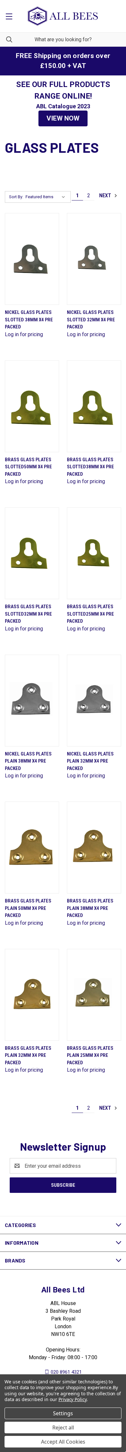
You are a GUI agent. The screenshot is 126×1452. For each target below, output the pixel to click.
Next (105, 195)
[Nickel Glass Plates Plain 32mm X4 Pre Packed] (94, 700)
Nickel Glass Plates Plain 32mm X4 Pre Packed (90, 761)
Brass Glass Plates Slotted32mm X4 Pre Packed (28, 614)
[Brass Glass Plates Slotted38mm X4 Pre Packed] (94, 406)
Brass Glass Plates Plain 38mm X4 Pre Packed (90, 908)
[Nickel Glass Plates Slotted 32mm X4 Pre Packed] (94, 259)
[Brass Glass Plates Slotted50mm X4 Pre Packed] (32, 406)
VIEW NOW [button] (63, 118)
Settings (63, 1413)
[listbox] (47, 196)
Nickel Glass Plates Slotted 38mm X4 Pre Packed (29, 319)
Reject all (63, 1427)
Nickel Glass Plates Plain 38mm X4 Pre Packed (28, 761)
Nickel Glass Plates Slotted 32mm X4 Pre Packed (91, 319)
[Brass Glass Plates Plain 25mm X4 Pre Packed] (94, 994)
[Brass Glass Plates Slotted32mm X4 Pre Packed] (32, 553)
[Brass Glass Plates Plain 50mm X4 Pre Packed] (32, 847)
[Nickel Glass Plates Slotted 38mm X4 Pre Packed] (32, 259)
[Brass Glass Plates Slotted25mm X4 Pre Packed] (94, 553)
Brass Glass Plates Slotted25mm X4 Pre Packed (90, 614)
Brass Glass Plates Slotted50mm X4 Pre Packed (28, 467)
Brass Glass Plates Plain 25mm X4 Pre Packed (90, 1055)
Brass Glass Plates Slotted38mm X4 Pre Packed (90, 467)
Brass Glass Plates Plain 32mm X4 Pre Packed (28, 1055)
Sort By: (16, 196)
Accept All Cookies (63, 1441)
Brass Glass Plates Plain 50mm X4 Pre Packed (28, 908)
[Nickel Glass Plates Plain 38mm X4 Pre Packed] (32, 700)
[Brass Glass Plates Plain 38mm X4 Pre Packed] (94, 847)
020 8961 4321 (66, 1372)
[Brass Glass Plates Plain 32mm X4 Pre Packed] (32, 994)
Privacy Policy (72, 1399)
